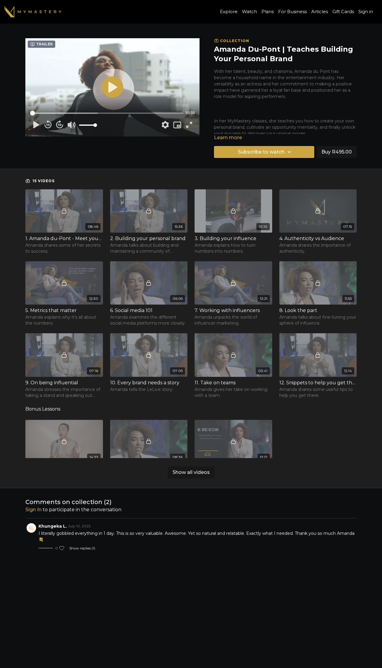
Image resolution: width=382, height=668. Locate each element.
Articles (319, 11)
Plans (267, 11)
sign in (33, 509)
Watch (249, 11)
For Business (292, 11)
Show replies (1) (82, 548)
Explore (229, 11)
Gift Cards (343, 11)
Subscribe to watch (261, 152)
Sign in (365, 11)
